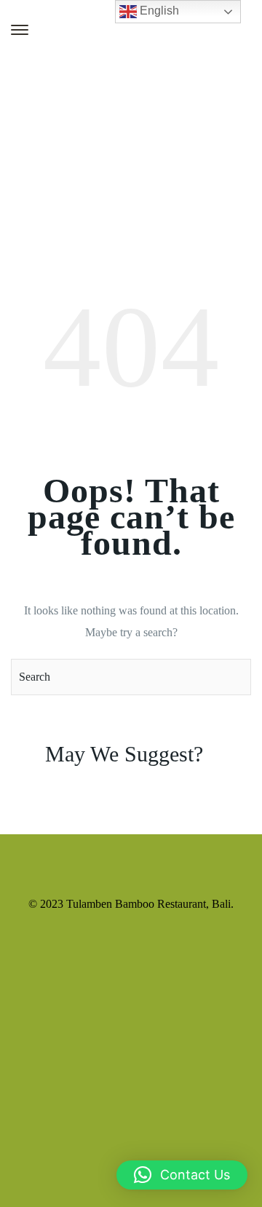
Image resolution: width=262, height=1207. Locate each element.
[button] (181, 1175)
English (158, 10)
